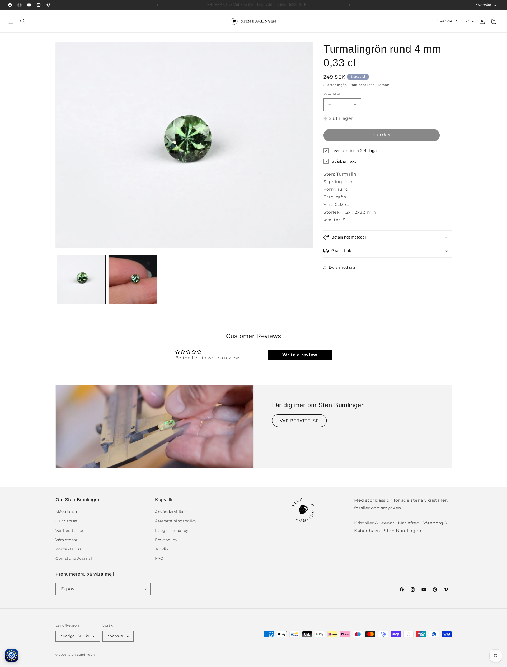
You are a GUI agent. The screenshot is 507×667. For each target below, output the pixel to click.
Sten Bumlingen (81, 655)
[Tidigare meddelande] (157, 5)
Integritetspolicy (171, 530)
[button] (11, 21)
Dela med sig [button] (342, 267)
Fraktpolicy (166, 539)
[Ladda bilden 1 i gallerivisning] (81, 279)
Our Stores (66, 521)
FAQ (159, 558)
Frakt (353, 85)
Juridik (161, 549)
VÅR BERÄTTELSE (299, 420)
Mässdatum (66, 512)
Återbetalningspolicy (176, 521)
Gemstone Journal (73, 558)
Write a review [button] (299, 354)
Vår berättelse (69, 530)
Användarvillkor (170, 512)
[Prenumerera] (144, 589)
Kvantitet (331, 94)
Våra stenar (66, 539)
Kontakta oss (68, 549)
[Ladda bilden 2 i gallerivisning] (132, 279)
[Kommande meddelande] (349, 5)
